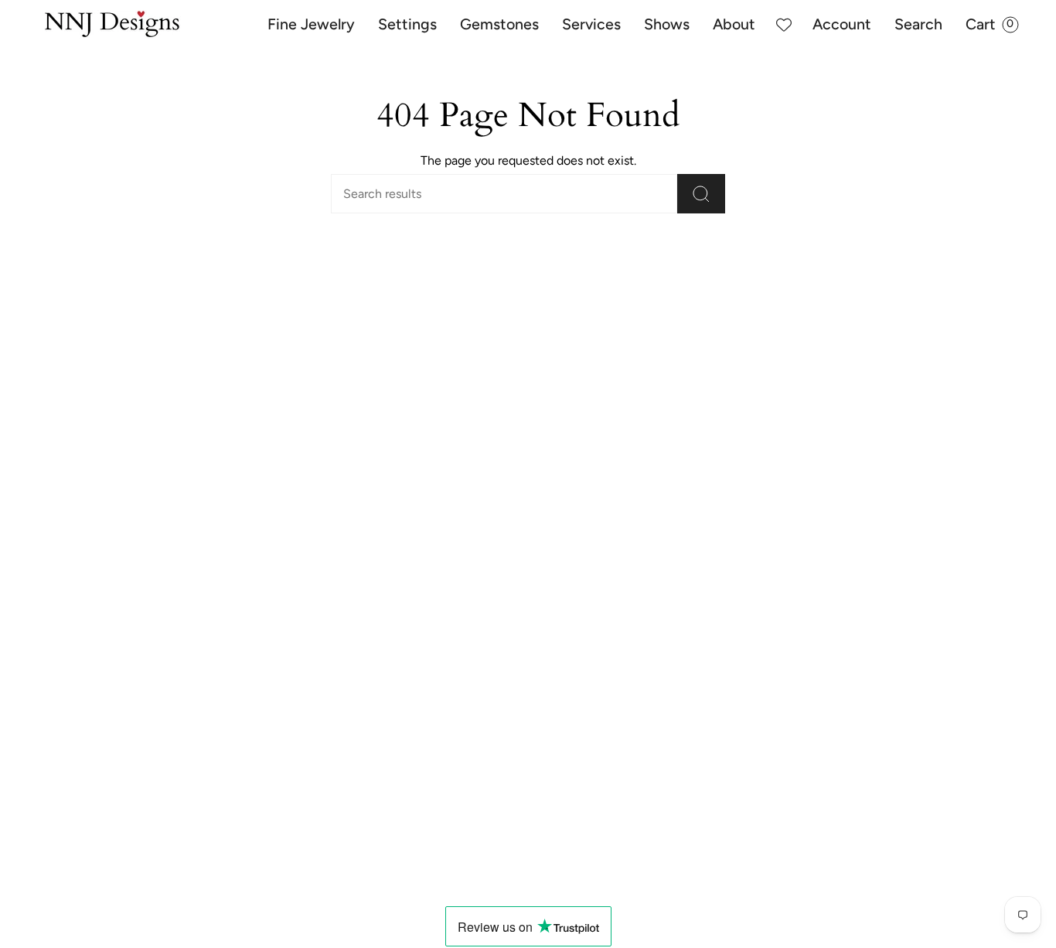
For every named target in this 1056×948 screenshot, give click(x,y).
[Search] (701, 193)
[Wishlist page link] (784, 24)
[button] (311, 25)
